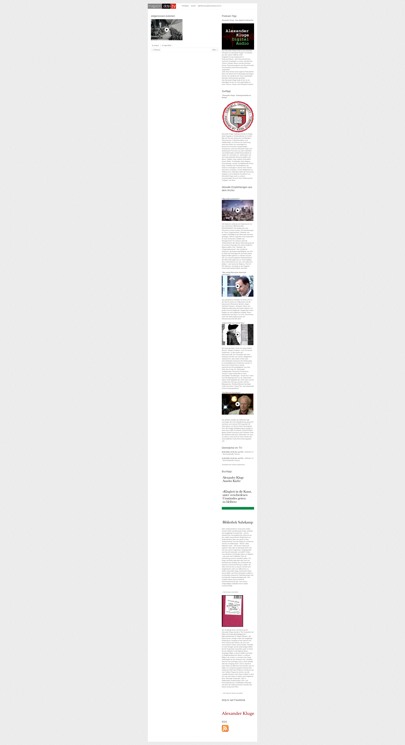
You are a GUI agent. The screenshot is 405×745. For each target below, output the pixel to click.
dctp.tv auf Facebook (233, 700)
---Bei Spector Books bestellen (232, 693)
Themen (185, 6)
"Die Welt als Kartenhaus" (231, 392)
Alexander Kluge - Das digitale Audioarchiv (237, 20)
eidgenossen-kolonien (163, 16)
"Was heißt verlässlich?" (231, 199)
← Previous (156, 50)
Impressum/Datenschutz (209, 6)
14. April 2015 (166, 45)
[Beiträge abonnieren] (225, 726)
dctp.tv (156, 45)
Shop (193, 6)
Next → (215, 50)
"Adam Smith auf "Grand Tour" (233, 323)
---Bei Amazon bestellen (230, 592)
